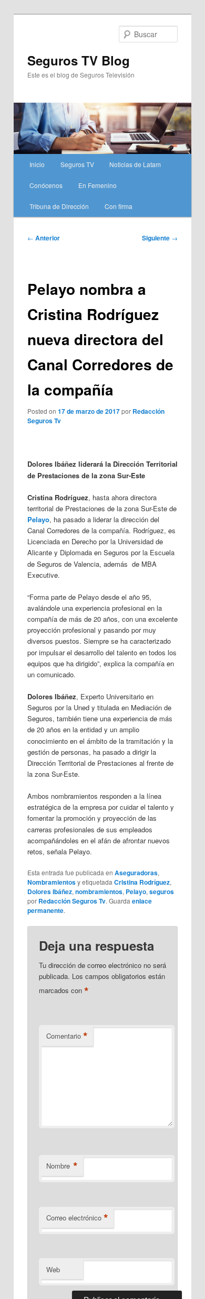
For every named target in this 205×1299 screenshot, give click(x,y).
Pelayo (136, 891)
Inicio (37, 164)
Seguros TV (77, 164)
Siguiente (160, 238)
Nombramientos (51, 882)
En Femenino (97, 185)
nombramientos (98, 891)
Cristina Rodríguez (142, 882)
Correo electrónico (77, 1217)
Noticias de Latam (135, 164)
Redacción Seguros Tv (72, 901)
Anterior (43, 238)
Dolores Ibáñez (49, 891)
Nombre (62, 1166)
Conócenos (46, 185)
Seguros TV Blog (78, 60)
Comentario (67, 1036)
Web (53, 1269)
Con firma (118, 206)
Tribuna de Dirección (59, 206)
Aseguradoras (136, 872)
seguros (161, 891)
